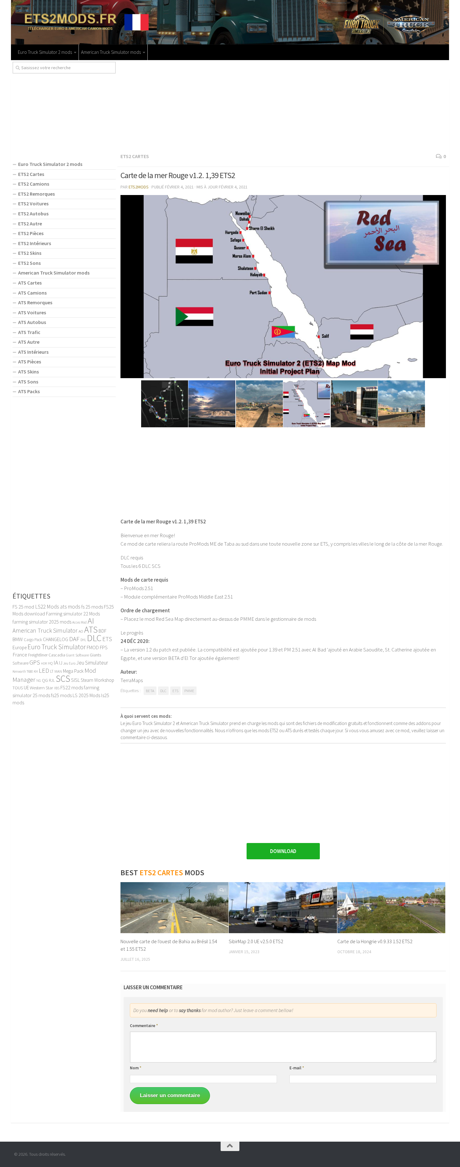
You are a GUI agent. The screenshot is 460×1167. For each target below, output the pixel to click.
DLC (163, 690)
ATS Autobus (32, 322)
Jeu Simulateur (92, 662)
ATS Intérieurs (33, 352)
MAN (58, 671)
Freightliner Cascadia (46, 655)
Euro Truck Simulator (57, 647)
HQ (50, 663)
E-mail (296, 1068)
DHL (83, 640)
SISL (75, 680)
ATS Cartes (30, 283)
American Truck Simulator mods (111, 52)
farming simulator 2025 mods (42, 622)
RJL (52, 680)
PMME (189, 690)
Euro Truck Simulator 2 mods (45, 52)
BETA (150, 690)
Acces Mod (79, 622)
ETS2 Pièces (30, 233)
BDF (102, 631)
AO (81, 631)
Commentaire (144, 1025)
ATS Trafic (29, 332)
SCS (63, 678)
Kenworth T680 (23, 671)
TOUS (18, 688)
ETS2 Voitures (33, 203)
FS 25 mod (23, 607)
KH (36, 671)
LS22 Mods (47, 606)
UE (26, 688)
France (20, 654)
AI (91, 620)
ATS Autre (28, 342)
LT (52, 671)
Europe (20, 647)
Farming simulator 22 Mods (73, 613)
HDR (44, 663)
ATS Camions (32, 293)
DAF (74, 639)
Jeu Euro (69, 663)
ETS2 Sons (29, 263)
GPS (34, 662)
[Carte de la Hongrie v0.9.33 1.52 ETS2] (391, 907)
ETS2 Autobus (33, 213)
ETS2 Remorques (36, 194)
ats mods (70, 606)
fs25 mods (61, 695)
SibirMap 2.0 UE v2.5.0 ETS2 (256, 941)
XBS (56, 688)
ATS (91, 629)
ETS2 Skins (29, 253)
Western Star (41, 688)
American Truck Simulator (45, 630)
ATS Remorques (35, 302)
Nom (135, 1068)
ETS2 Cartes (134, 156)
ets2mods (139, 187)
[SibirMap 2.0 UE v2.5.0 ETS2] (283, 907)
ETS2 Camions (33, 184)
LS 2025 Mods (86, 695)
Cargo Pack (33, 639)
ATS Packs (29, 391)
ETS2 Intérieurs (34, 243)
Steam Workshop (97, 680)
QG (45, 680)
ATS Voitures (32, 312)
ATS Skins (28, 371)
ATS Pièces (29, 361)
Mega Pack (73, 671)
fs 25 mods (92, 607)
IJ (60, 663)
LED (44, 670)
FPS (104, 647)
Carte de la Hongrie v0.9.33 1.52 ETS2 (374, 941)
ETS (175, 690)
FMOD (93, 647)
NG (38, 680)
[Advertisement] (283, 105)
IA (56, 662)
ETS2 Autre (30, 223)
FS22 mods (71, 687)
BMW (18, 639)
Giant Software (77, 655)
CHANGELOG (55, 639)
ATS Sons (28, 381)
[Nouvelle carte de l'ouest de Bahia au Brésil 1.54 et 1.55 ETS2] (174, 907)
